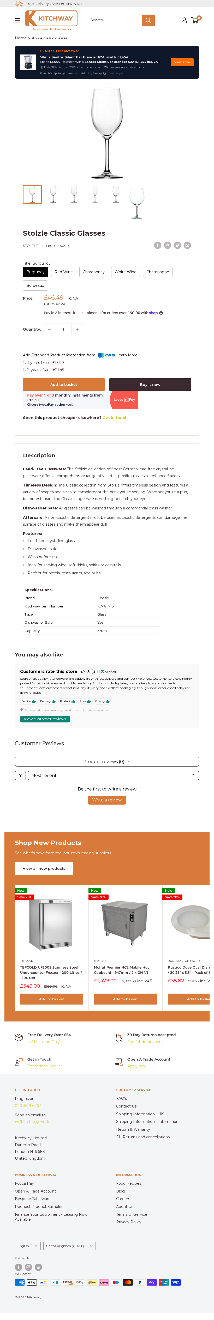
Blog (120, 1191)
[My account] (184, 20)
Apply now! (137, 1066)
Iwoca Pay (24, 1183)
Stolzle (30, 246)
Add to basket (63, 384)
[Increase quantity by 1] (77, 329)
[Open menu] (17, 20)
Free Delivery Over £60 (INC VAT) (54, 4)
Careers (123, 1198)
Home (21, 38)
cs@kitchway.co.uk (32, 1122)
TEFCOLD (26, 961)
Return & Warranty (133, 1129)
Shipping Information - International (148, 1121)
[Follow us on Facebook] (18, 1267)
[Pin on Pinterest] (167, 245)
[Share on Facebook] (157, 245)
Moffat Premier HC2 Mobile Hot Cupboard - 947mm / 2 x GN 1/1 (121, 970)
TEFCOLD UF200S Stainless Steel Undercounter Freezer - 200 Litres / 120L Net (51, 972)
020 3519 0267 (28, 1105)
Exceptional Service (45, 1066)
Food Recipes (128, 1183)
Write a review (107, 800)
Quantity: (32, 329)
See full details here (145, 1041)
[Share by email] (187, 245)
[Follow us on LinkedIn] (38, 1267)
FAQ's (121, 1098)
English (23, 1246)
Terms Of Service (131, 1214)
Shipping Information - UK (140, 1114)
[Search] (148, 20)
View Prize (182, 62)
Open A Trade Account (35, 1191)
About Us (124, 1206)
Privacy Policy (128, 1222)
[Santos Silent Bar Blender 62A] (28, 62)
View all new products (44, 868)
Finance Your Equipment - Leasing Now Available (51, 1217)
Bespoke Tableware (33, 1198)
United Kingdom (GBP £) (65, 1246)
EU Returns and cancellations (143, 1137)
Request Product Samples (39, 1206)
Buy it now (150, 384)
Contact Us (126, 1106)
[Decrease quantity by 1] (49, 329)
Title (37, 263)
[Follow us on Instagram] (28, 1267)
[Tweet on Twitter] (177, 245)
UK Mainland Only (43, 1041)
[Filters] (20, 775)
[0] (195, 20)
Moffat (100, 961)
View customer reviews (45, 719)
